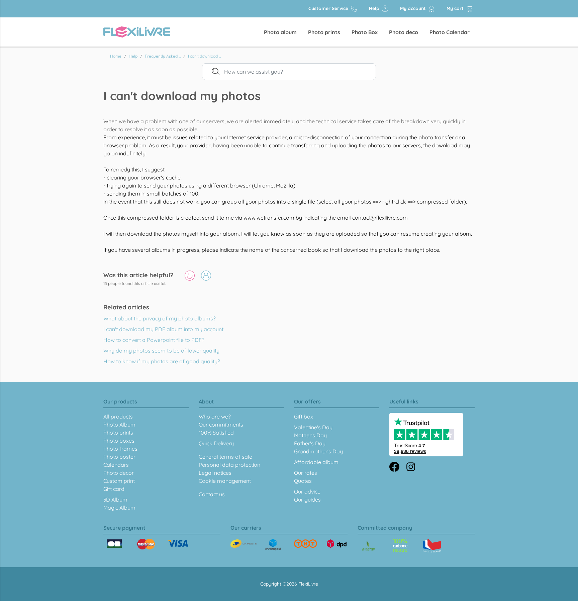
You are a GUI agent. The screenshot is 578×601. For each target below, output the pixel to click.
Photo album (280, 32)
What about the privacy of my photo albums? (159, 318)
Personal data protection (229, 464)
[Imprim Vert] (368, 546)
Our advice (307, 491)
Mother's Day (310, 435)
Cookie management (225, 480)
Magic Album (119, 507)
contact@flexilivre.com (380, 217)
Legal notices (215, 472)
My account (413, 8)
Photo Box (365, 32)
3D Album (115, 499)
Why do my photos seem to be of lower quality (161, 350)
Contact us (212, 494)
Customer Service (329, 8)
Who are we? (215, 416)
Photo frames (120, 448)
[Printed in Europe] (400, 545)
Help (375, 8)
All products (118, 416)
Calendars (116, 464)
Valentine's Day (313, 427)
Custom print (119, 480)
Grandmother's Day (318, 451)
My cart (456, 8)
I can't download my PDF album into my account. (163, 329)
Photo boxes (118, 440)
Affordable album (316, 462)
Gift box (303, 416)
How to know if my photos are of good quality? (161, 361)
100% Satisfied (216, 432)
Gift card (113, 488)
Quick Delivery (216, 443)
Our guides (307, 499)
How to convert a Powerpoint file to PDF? (153, 339)
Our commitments (221, 424)
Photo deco (403, 32)
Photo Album (119, 424)
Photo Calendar (449, 32)
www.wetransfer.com (269, 217)
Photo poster (119, 456)
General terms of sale (225, 456)
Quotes (303, 480)
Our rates (305, 472)
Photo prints (324, 32)
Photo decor (118, 472)
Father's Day (309, 443)
